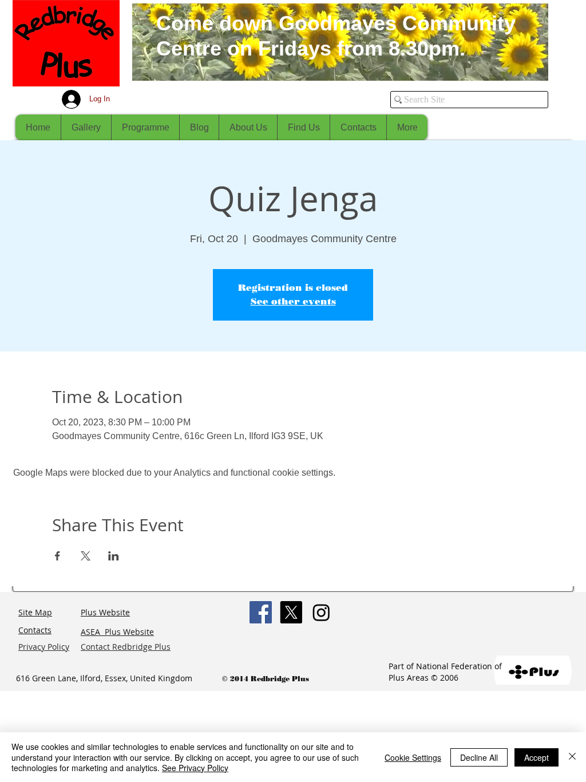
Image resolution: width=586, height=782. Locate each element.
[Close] (572, 757)
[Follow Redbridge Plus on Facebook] (261, 612)
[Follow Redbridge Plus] (321, 612)
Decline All (479, 757)
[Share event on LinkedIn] (113, 555)
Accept (536, 757)
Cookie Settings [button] (413, 757)
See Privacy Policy (195, 767)
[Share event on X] (85, 555)
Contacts (35, 630)
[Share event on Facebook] (57, 555)
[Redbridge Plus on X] (291, 612)
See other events (293, 301)
